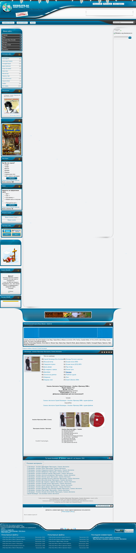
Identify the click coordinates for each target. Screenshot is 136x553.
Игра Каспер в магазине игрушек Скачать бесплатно (109, 539)
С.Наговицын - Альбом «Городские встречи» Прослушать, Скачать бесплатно (50, 470)
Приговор (68, 372)
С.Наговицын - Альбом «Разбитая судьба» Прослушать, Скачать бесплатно (50, 473)
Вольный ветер (48, 361)
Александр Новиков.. (15, 115)
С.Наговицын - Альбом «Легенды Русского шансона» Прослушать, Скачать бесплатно (53, 478)
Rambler (7, 170)
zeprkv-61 (70, 458)
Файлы (29, 348)
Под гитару (69, 367)
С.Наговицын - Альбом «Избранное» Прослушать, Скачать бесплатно (48, 472)
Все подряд (11, 86)
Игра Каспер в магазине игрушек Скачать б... (60, 537)
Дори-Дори (47, 372)
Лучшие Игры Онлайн (9, 40)
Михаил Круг (11, 73)
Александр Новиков (11, 61)
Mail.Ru (7, 168)
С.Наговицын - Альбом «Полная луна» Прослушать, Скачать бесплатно (48, 477)
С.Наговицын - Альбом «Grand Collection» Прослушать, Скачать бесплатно (49, 485)
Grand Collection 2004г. (72, 380)
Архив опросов (14, 180)
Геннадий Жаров (11, 63)
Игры (3, 37)
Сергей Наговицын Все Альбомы (54, 359)
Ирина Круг (11, 71)
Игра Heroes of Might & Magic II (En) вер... (59, 541)
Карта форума (13, 531)
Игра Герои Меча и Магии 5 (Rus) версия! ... (13, 547)
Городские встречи (49, 364)
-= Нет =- (7, 195)
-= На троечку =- (9, 197)
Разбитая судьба (71, 374)
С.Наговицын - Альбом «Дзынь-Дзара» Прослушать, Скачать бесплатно (48, 487)
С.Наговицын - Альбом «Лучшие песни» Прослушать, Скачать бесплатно (49, 483)
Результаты (5, 180)
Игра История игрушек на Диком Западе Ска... (60, 539)
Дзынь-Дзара (48, 367)
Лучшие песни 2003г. (72, 361)
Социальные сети (10, 174)
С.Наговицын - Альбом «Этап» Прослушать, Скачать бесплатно (46, 468)
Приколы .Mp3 (11, 76)
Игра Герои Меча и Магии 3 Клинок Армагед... (14, 537)
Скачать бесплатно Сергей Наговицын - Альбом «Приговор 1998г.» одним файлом (68, 400)
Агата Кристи (11, 58)
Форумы (7, 172)
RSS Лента (22, 531)
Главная (4, 35)
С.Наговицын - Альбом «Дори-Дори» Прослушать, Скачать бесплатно (48, 466)
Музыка (4, 42)
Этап (67, 377)
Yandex (7, 166)
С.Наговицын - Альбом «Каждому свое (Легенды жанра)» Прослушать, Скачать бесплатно (54, 488)
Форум (4, 47)
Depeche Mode (11, 81)
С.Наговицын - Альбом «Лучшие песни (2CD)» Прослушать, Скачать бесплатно (51, 492)
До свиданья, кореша (50, 369)
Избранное (47, 377)
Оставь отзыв (6, 44)
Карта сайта (4, 531)
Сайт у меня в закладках (12, 176)
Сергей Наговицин (11, 78)
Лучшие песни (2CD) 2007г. (74, 364)
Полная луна (70, 369)
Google (7, 165)
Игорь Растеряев (11, 68)
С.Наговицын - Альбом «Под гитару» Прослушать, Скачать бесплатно (48, 490)
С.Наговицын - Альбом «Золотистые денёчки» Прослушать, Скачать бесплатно (51, 475)
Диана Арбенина (11, 66)
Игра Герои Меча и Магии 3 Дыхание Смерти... (14, 539)
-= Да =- (7, 193)
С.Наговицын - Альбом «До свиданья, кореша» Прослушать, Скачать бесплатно (51, 482)
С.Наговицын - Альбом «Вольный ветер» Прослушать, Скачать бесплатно (49, 480)
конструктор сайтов (14, 526)
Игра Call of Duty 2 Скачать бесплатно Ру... (13, 541)
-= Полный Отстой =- (11, 203)
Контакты (5, 49)
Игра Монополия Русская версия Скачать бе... (14, 545)
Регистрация (66, 511)
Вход (72, 511)
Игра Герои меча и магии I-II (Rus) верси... (13, 543)
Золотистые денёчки (50, 374)
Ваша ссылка (11, 217)
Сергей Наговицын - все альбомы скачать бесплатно (43, 493)
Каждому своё (48, 380)
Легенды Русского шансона (74, 359)
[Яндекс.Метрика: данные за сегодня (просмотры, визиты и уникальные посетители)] (129, 530)
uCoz (22, 526)
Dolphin (11, 83)
